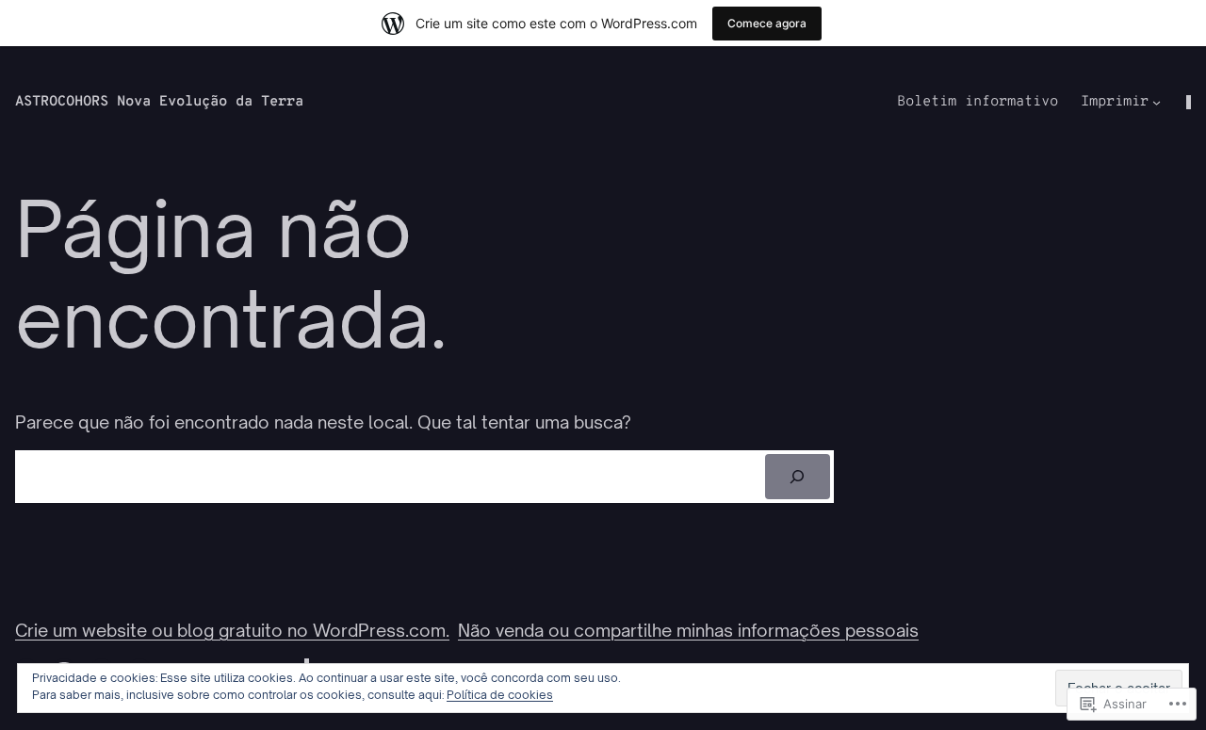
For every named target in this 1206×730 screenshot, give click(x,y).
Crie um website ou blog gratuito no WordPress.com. (232, 630)
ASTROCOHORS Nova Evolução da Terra (159, 102)
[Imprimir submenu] (1156, 102)
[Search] (797, 476)
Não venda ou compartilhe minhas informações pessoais (688, 630)
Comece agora (767, 23)
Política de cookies (500, 695)
